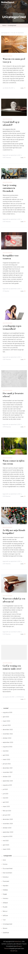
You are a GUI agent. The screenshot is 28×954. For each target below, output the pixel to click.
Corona (5, 864)
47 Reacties (6, 291)
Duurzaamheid (7, 868)
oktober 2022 (7, 738)
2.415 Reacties (20, 697)
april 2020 (6, 845)
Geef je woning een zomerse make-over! (12, 667)
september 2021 (8, 781)
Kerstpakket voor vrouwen (11, 257)
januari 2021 (6, 815)
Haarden (5, 885)
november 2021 (7, 772)
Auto (4, 860)
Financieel (6, 881)
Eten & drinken (7, 873)
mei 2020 (6, 840)
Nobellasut (7, 2)
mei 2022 (5, 751)
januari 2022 (7, 764)
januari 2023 (7, 725)
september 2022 (8, 742)
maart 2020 (6, 849)
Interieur (5, 898)
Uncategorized (7, 56)
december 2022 (8, 729)
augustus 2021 (7, 785)
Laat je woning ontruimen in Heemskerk (9, 188)
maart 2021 (6, 806)
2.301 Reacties (6, 564)
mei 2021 (5, 798)
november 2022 (8, 734)
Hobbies (5, 890)
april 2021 (6, 802)
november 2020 (8, 823)
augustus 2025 (7, 712)
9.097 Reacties (7, 158)
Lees (22, 88)
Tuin (4, 920)
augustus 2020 (7, 836)
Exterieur (6, 877)
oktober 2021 (7, 776)
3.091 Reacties (7, 222)
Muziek (5, 907)
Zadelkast (6, 932)
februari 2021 (7, 810)
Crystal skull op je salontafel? (11, 123)
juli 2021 (5, 789)
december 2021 (7, 768)
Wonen (5, 928)
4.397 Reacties (7, 360)
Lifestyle (5, 902)
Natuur (5, 911)
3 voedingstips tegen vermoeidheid (12, 327)
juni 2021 (5, 793)
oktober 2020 (7, 828)
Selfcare (5, 915)
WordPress (13, 951)
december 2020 (8, 819)
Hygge (5, 894)
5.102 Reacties (6, 634)
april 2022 (6, 755)
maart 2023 (6, 721)
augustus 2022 (7, 746)
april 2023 (6, 716)
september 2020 (8, 832)
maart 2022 (6, 759)
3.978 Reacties (7, 427)
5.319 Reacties (6, 497)
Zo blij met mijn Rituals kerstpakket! (14, 532)
